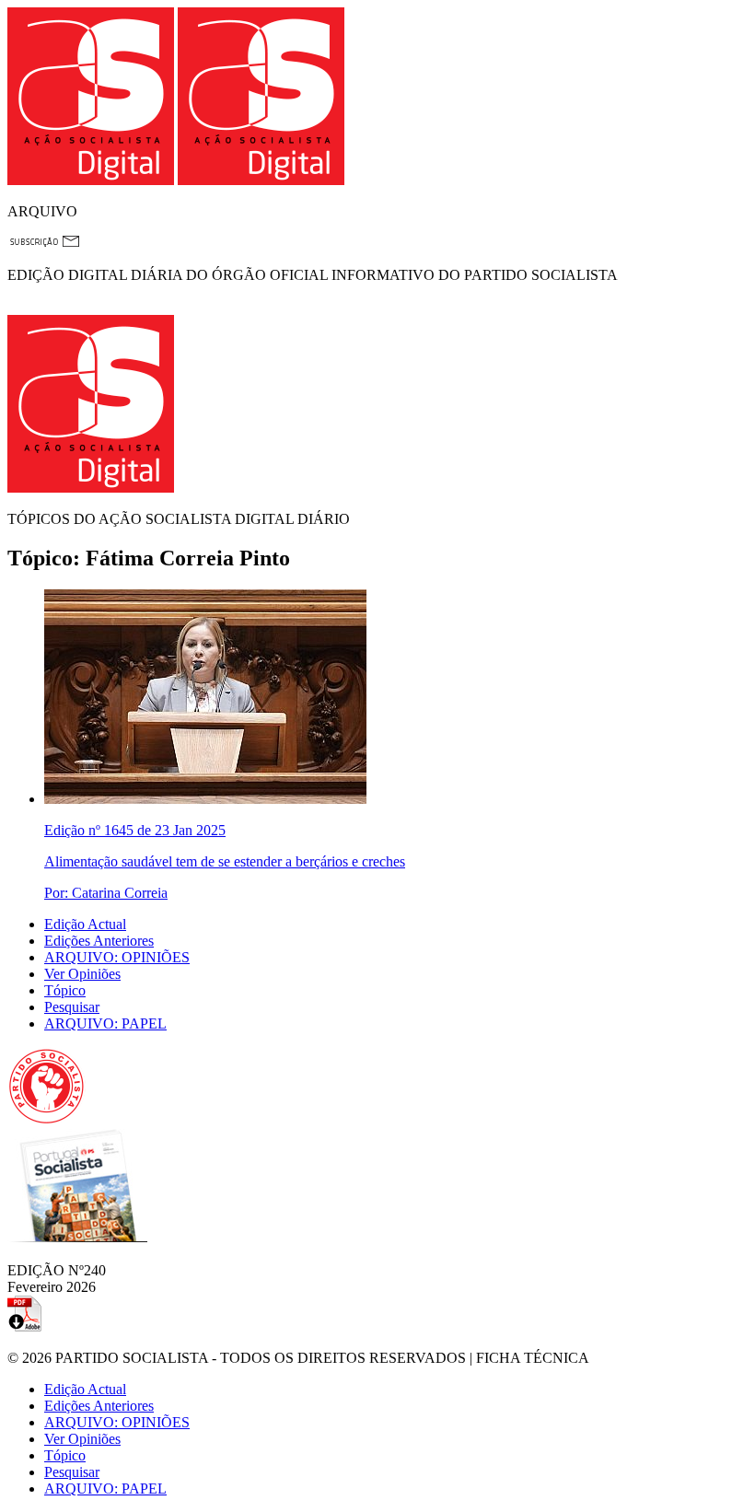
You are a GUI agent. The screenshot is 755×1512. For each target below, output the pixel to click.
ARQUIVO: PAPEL (105, 1023)
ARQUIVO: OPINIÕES (117, 957)
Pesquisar (71, 1007)
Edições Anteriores (99, 940)
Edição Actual (85, 924)
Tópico (65, 990)
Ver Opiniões (82, 974)
